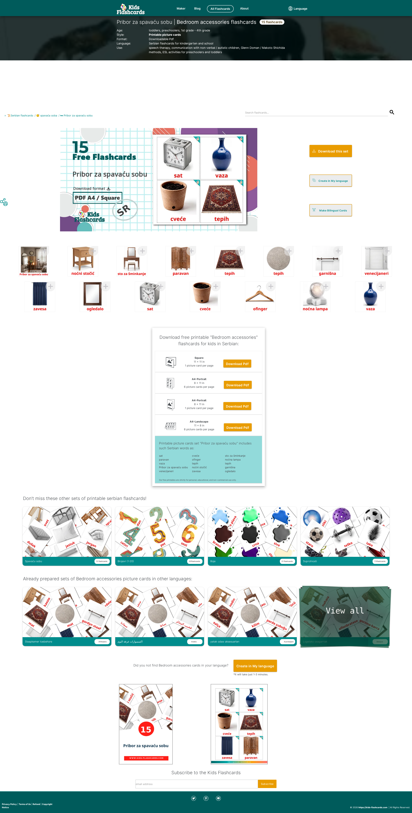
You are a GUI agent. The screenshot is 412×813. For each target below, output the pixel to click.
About (244, 8)
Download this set (333, 151)
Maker (181, 8)
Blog (197, 8)
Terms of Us (25, 804)
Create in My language (333, 180)
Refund (36, 804)
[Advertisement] (206, 82)
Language (294, 8)
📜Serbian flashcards (20, 115)
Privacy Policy (9, 804)
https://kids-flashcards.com (372, 807)
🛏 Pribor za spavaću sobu (76, 115)
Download (237, 364)
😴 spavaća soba (46, 115)
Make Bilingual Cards (333, 210)
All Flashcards (220, 8)
